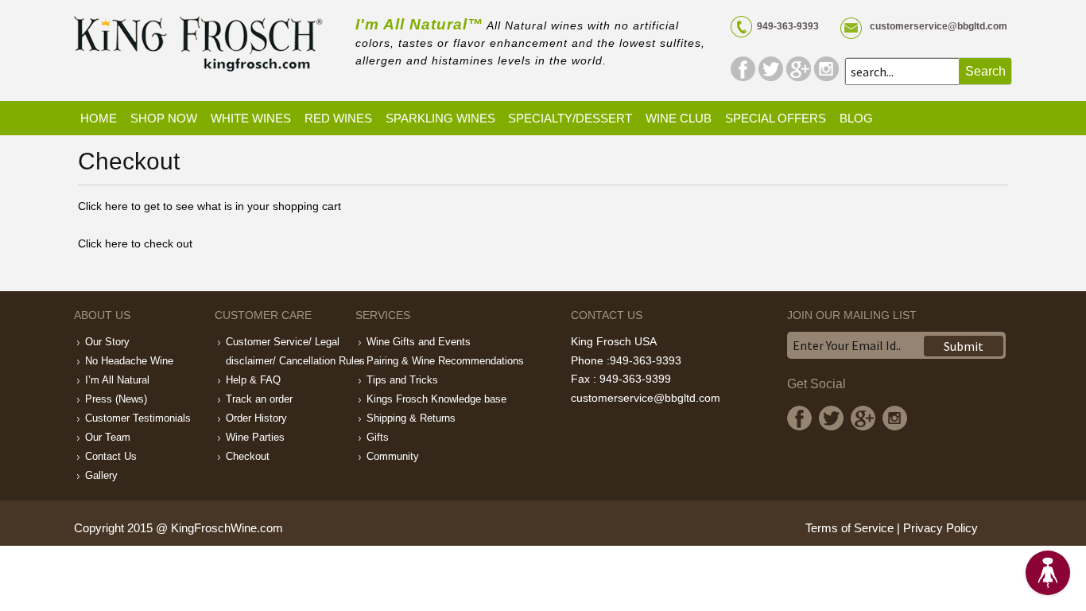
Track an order (259, 399)
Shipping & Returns (411, 418)
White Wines (251, 118)
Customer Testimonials (138, 418)
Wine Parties (255, 437)
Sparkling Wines (440, 118)
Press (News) (116, 399)
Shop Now (163, 118)
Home (98, 118)
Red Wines (338, 118)
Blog (856, 118)
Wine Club (679, 118)
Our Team (107, 437)
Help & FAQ (253, 380)
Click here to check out (135, 243)
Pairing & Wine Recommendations (445, 361)
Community (393, 456)
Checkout (248, 456)
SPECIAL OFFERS (775, 118)
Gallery (101, 475)
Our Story (107, 342)
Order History (256, 418)
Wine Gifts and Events (419, 342)
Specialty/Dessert (570, 118)
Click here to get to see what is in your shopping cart (209, 206)
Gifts (378, 437)
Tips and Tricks (402, 380)
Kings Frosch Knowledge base (436, 399)
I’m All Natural (117, 380)
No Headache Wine (129, 361)
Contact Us (111, 456)
